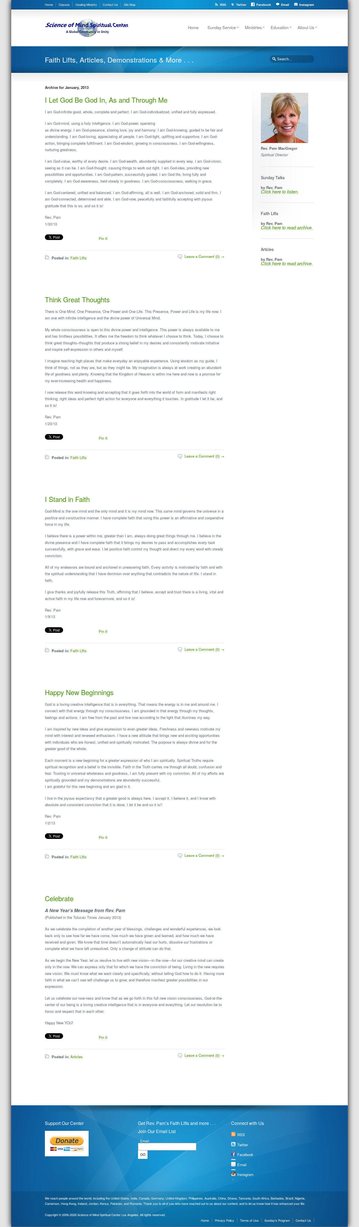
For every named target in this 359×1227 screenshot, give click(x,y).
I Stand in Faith (67, 499)
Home (49, 4)
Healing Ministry (86, 4)
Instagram (306, 5)
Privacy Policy (224, 1220)
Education (280, 27)
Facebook (263, 5)
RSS (223, 5)
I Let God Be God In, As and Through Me (106, 100)
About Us (306, 27)
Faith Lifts (78, 257)
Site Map (129, 4)
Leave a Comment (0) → (204, 256)
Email (285, 5)
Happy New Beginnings (79, 692)
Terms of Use (249, 1220)
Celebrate (59, 898)
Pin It (103, 238)
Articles (76, 1056)
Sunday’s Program (277, 1220)
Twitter (241, 5)
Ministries (253, 27)
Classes (64, 4)
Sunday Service (222, 27)
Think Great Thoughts (77, 299)
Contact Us (110, 4)
